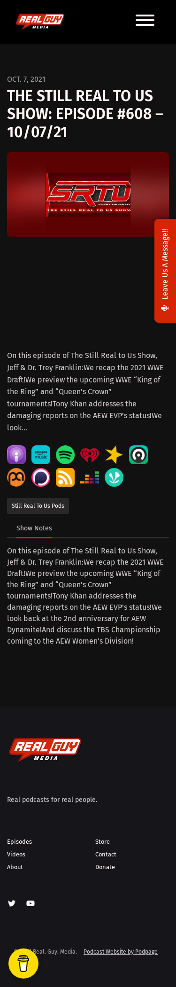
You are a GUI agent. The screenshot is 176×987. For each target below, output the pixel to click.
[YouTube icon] (30, 904)
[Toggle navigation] (145, 22)
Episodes (19, 841)
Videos (16, 854)
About (15, 866)
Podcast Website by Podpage (121, 951)
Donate (105, 866)
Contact (105, 854)
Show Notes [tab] (34, 528)
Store (102, 841)
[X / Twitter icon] (11, 904)
